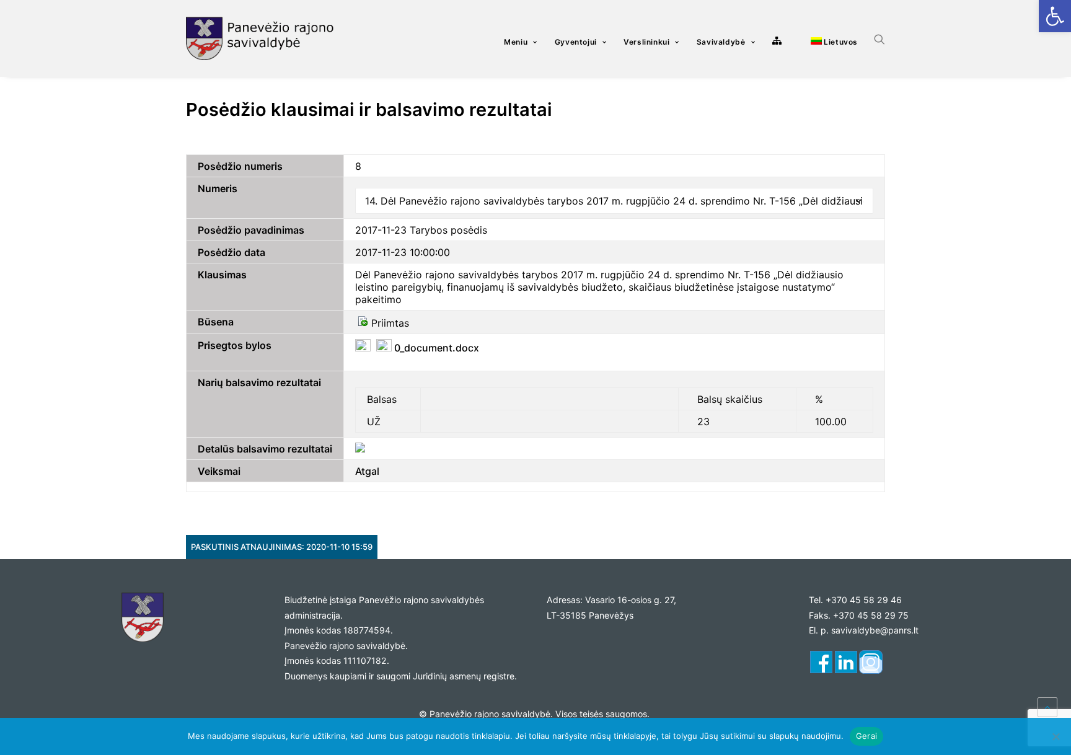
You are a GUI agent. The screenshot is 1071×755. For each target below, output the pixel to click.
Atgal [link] (367, 471)
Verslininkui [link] (646, 41)
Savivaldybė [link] (721, 41)
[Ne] (1055, 736)
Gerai (866, 736)
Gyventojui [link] (576, 41)
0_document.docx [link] (435, 348)
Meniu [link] (515, 41)
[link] (1055, 16)
